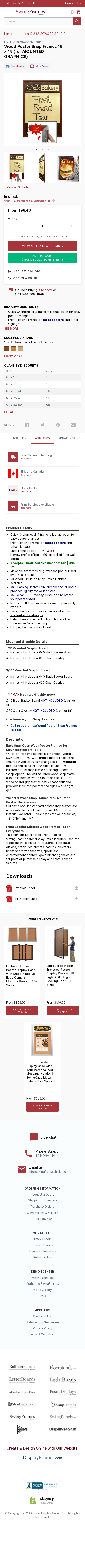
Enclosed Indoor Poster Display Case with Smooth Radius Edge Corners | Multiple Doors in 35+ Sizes (21, 976)
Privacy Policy (42, 1328)
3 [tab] (49, 149)
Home (8, 33)
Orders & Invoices (42, 1245)
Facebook (13, 1531)
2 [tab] (42, 149)
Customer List (42, 1316)
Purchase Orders (42, 1206)
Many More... (14, 356)
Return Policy (42, 1257)
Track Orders (43, 1239)
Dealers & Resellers (42, 1251)
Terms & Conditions (42, 1334)
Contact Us (73, 3)
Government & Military (42, 1212)
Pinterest (43, 1531)
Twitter (28, 1531)
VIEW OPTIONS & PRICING (22, 1010)
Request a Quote (42, 1194)
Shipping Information (42, 1200)
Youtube (72, 1531)
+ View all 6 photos (17, 187)
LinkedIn (57, 1531)
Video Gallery (42, 1290)
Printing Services (42, 1277)
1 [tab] (36, 149)
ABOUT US (42, 1310)
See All (9, 412)
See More (11, 328)
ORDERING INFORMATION (42, 1188)
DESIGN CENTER (42, 1271)
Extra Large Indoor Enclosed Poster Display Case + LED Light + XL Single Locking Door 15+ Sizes (60, 975)
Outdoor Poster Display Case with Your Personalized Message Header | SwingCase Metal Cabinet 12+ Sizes (39, 1071)
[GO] (77, 21)
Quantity (12, 218)
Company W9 (42, 1218)
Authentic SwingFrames (42, 1283)
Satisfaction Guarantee (42, 1322)
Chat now (45, 290)
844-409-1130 (28, 3)
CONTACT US (42, 1233)
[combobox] (42, 21)
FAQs (42, 1295)
